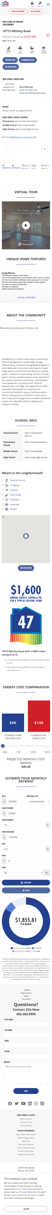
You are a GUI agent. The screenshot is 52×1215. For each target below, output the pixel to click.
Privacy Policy (26, 1125)
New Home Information (26, 1134)
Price (4, 796)
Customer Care (26, 1122)
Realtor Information (26, 1154)
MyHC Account (26, 1119)
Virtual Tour (10, 60)
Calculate (27, 882)
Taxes (4, 855)
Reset (27, 890)
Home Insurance (8, 832)
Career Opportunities (26, 1148)
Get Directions (10, 67)
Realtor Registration (26, 1138)
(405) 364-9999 (26, 93)
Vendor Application (26, 1151)
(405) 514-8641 (26, 90)
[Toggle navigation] (48, 4)
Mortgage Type (32, 796)
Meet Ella (26, 1141)
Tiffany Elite (9, 41)
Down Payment (7, 808)
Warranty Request (26, 1144)
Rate (3, 844)
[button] (44, 149)
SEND (26, 1091)
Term (4, 867)
